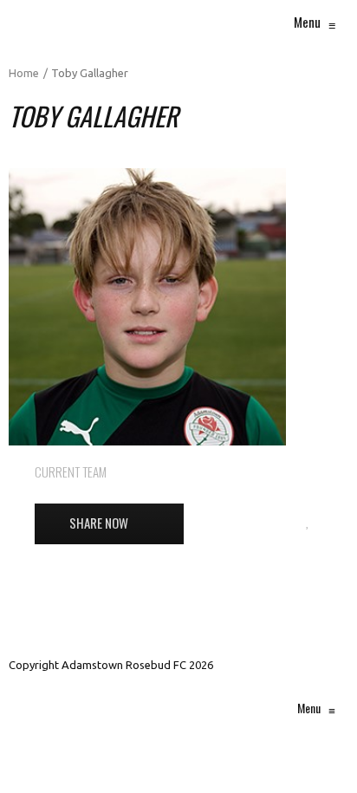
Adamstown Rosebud (265, 471)
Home (24, 73)
